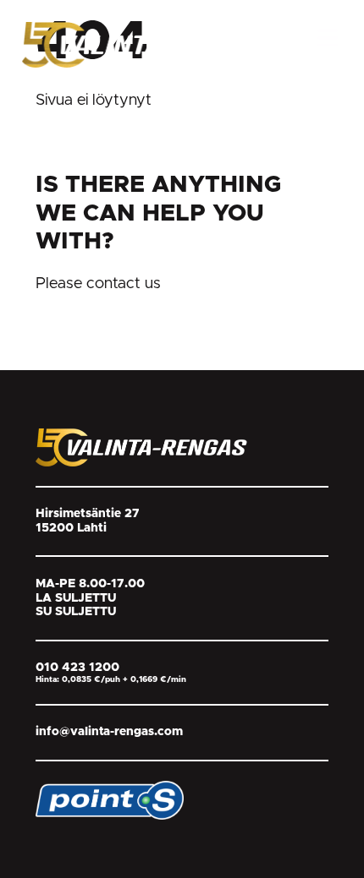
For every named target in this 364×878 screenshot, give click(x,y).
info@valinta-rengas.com (109, 732)
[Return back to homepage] (149, 44)
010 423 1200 (77, 667)
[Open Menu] (327, 38)
